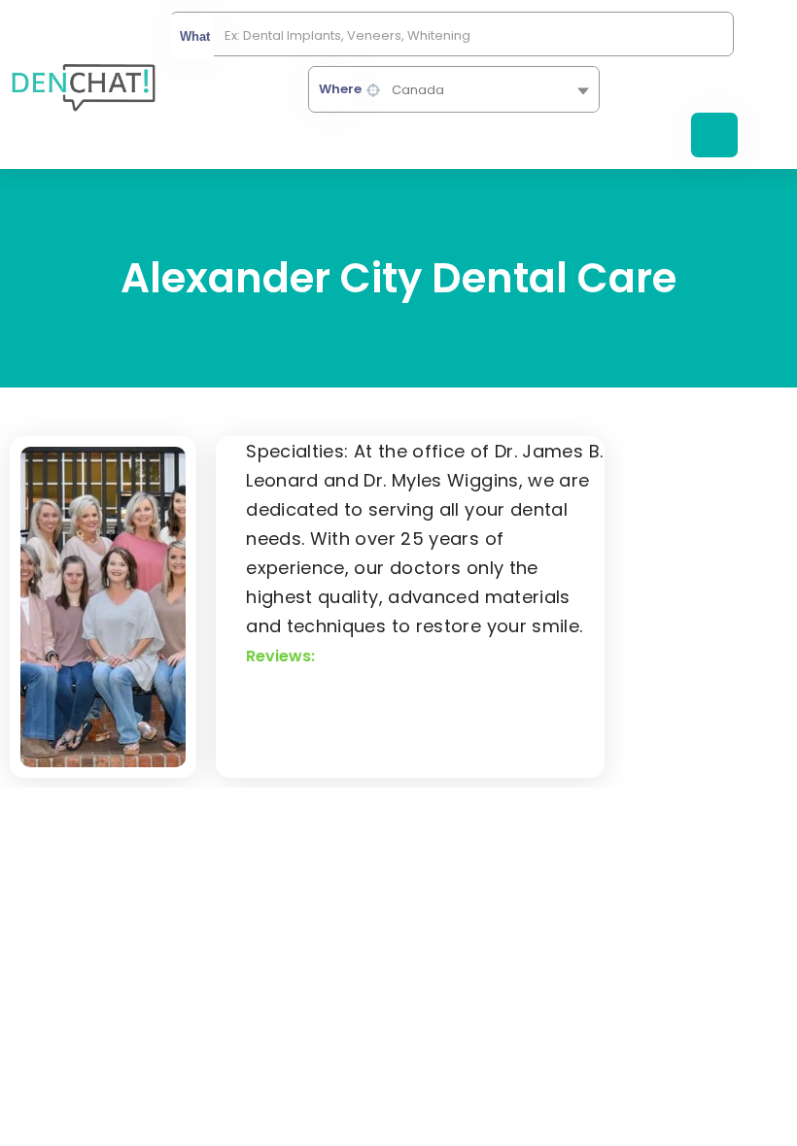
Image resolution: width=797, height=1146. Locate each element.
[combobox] (454, 89)
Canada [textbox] (418, 90)
